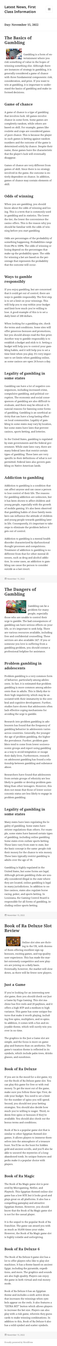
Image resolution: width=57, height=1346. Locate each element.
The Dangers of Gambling (20, 591)
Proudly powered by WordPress (18, 1342)
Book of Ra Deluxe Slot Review (28, 928)
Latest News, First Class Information (20, 9)
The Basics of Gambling (18, 40)
